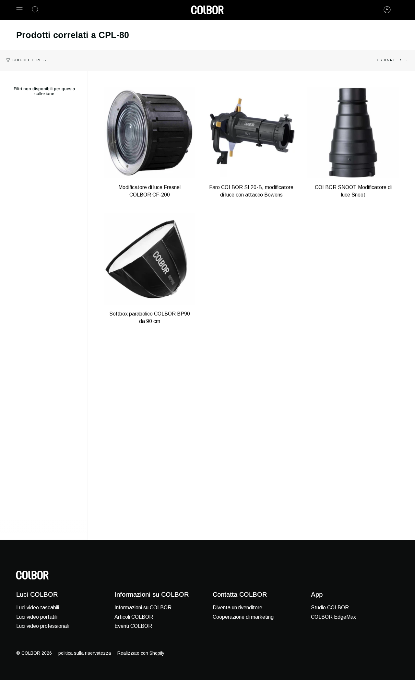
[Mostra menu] (19, 9)
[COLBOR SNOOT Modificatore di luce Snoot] (353, 132)
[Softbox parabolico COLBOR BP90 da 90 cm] (149, 259)
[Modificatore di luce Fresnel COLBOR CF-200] (149, 132)
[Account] (387, 9)
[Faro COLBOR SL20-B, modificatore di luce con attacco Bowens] (251, 132)
